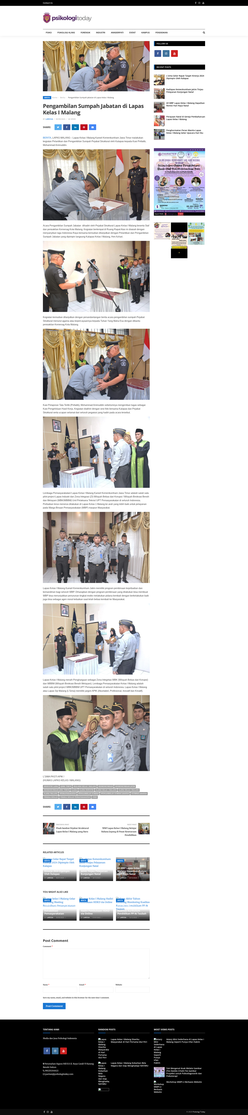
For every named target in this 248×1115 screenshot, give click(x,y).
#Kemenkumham (105, 786)
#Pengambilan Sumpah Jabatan (115, 794)
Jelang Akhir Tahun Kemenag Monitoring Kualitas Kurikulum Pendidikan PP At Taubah (131, 909)
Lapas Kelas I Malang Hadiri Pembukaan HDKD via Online (95, 910)
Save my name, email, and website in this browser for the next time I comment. (76, 998)
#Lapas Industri (86, 790)
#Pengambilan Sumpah (88, 794)
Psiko (49, 32)
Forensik (85, 32)
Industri (100, 32)
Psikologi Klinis (66, 32)
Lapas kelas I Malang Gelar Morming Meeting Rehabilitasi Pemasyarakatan (59, 909)
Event (132, 32)
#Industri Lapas (51, 786)
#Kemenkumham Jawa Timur (56, 790)
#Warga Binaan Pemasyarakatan (75, 797)
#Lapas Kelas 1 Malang (106, 790)
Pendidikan (161, 32)
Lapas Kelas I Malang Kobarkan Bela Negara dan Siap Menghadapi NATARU (129, 1064)
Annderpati (117, 32)
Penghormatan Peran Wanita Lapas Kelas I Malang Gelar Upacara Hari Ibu (184, 131)
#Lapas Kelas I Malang (128, 790)
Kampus (145, 32)
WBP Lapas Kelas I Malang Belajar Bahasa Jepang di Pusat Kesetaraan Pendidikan (118, 831)
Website (119, 985)
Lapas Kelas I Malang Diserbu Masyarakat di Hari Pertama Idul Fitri (129, 1040)
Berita (47, 97)
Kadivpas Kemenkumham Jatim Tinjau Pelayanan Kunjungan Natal (96, 871)
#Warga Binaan (51, 797)
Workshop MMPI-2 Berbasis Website (184, 1082)
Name (46, 985)
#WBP (94, 797)
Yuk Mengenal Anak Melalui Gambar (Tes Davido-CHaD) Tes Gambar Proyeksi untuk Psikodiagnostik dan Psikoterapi (184, 1072)
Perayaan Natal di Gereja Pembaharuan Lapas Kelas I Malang (185, 118)
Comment (48, 946)
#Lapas (74, 790)
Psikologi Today (199, 1112)
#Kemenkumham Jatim (125, 786)
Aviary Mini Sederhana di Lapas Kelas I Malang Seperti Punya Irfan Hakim (185, 1040)
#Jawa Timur (65, 786)
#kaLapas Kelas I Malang (84, 786)
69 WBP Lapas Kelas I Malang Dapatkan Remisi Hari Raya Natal (131, 871)
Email (82, 985)
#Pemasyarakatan (67, 794)
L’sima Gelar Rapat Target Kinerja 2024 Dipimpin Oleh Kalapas (59, 871)
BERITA (47, 138)
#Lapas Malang (51, 794)
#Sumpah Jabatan (139, 794)
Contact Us (48, 3)
